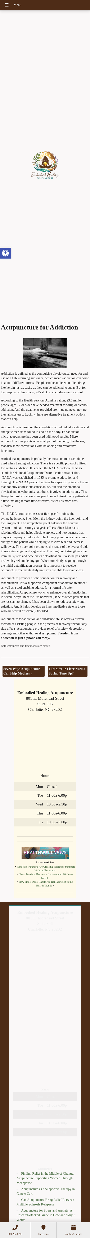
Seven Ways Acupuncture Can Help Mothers (21, 671)
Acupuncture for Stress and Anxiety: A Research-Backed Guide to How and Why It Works (46, 1215)
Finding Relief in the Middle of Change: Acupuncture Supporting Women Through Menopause (45, 1178)
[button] (5, 253)
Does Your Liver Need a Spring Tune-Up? (67, 671)
